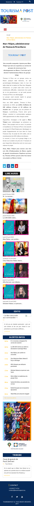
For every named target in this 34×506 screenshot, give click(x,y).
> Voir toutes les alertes (10, 398)
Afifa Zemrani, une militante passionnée (18, 365)
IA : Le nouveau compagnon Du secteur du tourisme (19, 342)
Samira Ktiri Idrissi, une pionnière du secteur (20, 383)
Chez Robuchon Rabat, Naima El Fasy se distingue (19, 359)
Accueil (8, 35)
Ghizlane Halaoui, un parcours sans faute (20, 371)
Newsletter (9, 2)
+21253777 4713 (14, 488)
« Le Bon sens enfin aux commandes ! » (10, 316)
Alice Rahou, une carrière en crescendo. (18, 353)
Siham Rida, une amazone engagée (20, 394)
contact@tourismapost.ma (17, 490)
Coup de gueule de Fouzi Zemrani (10, 460)
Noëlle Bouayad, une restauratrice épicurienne (20, 389)
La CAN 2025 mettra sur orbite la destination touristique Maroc (19, 348)
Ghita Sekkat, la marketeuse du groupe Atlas (19, 377)
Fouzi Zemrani (8, 464)
